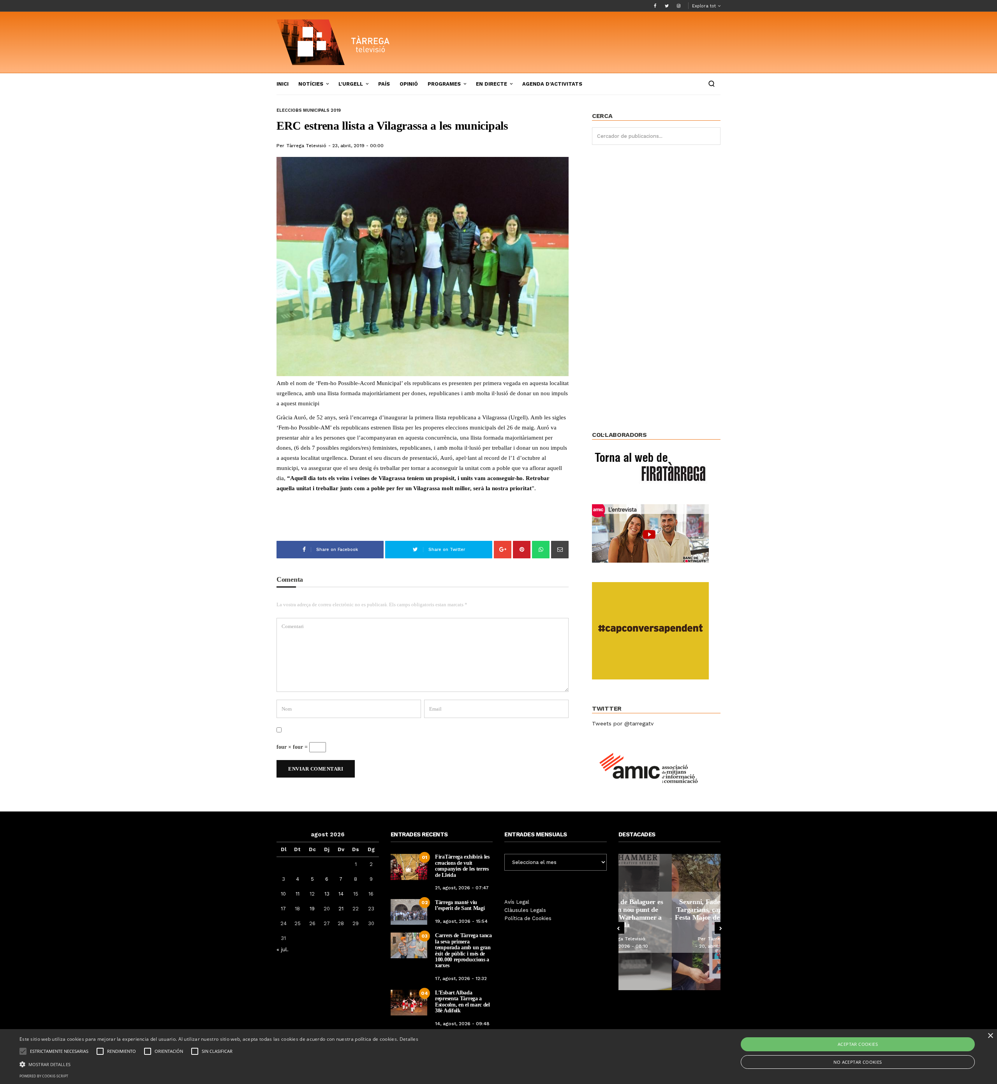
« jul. (283, 949)
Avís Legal (516, 902)
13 (326, 894)
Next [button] (720, 928)
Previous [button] (618, 928)
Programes (444, 84)
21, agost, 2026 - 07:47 (462, 887)
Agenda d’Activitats (552, 84)
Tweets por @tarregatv (623, 723)
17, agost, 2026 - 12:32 (461, 978)
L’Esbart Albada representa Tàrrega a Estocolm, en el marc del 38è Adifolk (462, 1002)
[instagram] (678, 6)
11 (297, 894)
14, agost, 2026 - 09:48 (462, 1023)
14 (340, 894)
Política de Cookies (527, 918)
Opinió (409, 84)
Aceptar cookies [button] (858, 1044)
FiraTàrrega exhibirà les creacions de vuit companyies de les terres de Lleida (462, 866)
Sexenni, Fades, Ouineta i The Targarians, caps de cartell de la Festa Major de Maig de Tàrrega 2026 (669, 913)
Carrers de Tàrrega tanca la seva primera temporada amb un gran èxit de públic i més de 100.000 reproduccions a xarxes (463, 950)
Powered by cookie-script (43, 1076)
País (384, 84)
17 (283, 909)
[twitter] (667, 6)
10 (283, 894)
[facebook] (655, 6)
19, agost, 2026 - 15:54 (461, 921)
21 (340, 909)
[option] (669, 922)
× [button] (990, 1036)
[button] (218, 1063)
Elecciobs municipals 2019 (309, 110)
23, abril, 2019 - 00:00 (358, 145)
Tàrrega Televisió (306, 145)
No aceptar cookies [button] (857, 1062)
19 (312, 909)
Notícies (310, 84)
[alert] (498, 1056)
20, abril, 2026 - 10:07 (671, 946)
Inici (283, 84)
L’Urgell (350, 84)
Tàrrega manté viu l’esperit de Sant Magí (459, 905)
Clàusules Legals (525, 910)
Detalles (409, 1039)
